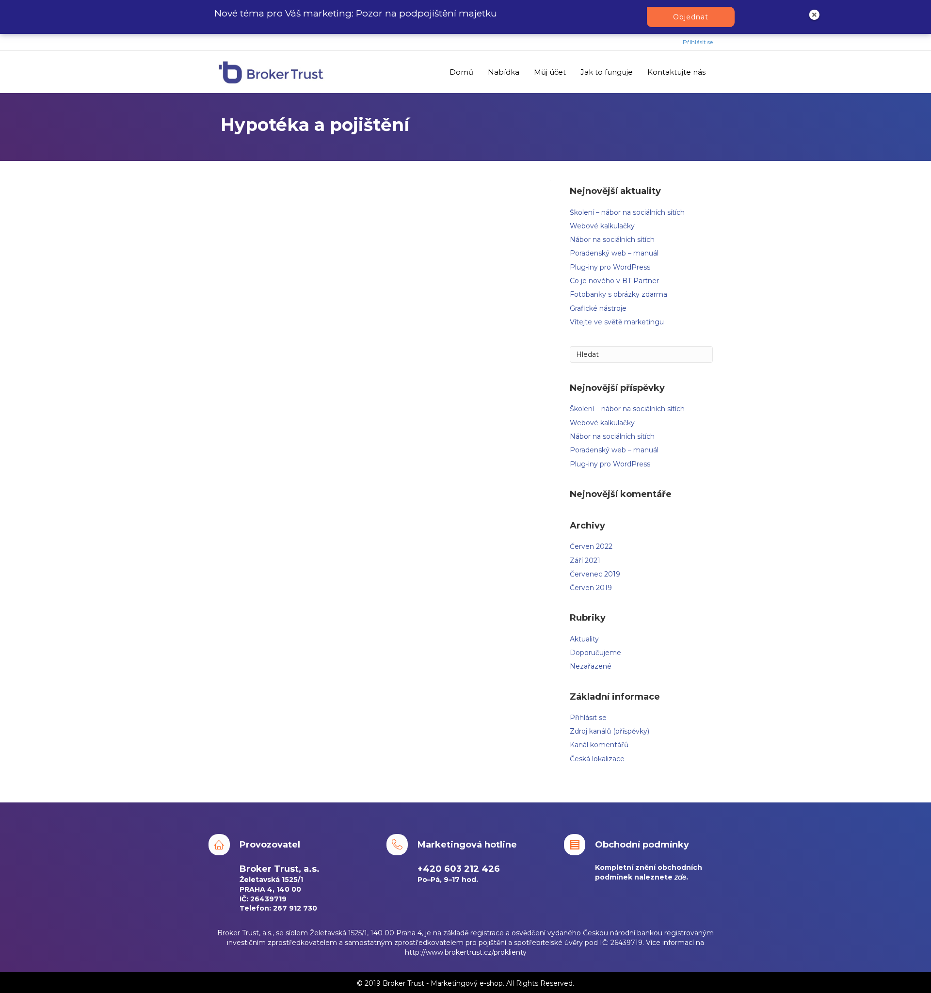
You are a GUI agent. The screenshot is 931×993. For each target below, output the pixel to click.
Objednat (690, 17)
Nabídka (503, 72)
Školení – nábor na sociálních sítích (627, 212)
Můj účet (550, 72)
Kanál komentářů (599, 744)
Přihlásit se (698, 42)
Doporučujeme (595, 652)
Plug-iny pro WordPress (610, 267)
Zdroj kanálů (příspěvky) (609, 731)
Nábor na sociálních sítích (612, 239)
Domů (461, 72)
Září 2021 (585, 560)
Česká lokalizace (597, 758)
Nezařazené (590, 666)
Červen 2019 (591, 587)
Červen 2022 (591, 546)
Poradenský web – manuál (614, 253)
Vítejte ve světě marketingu (617, 322)
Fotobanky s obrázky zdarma (618, 294)
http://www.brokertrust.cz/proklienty (466, 952)
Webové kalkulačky (602, 226)
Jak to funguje (606, 72)
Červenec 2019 (595, 574)
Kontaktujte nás (676, 72)
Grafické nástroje (598, 308)
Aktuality (584, 639)
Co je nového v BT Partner (614, 280)
